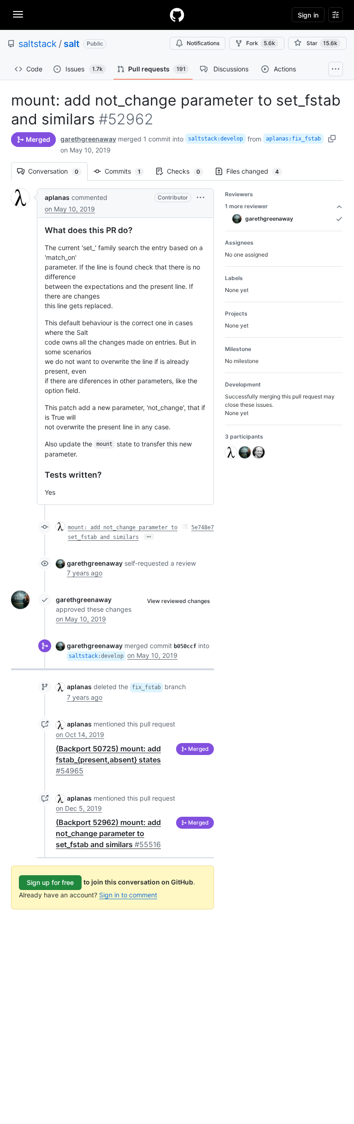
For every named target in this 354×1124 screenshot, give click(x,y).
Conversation (58, 171)
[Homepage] (177, 14)
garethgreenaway (88, 139)
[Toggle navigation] (18, 14)
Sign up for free (50, 882)
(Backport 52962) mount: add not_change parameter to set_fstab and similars (108, 833)
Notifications (203, 43)
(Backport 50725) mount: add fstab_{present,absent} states (108, 759)
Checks (188, 171)
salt (72, 43)
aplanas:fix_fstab (293, 138)
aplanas (57, 197)
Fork (260, 43)
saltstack (37, 43)
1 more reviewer (246, 206)
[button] (200, 197)
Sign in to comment (128, 895)
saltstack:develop (215, 138)
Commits (127, 171)
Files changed (257, 171)
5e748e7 (202, 527)
